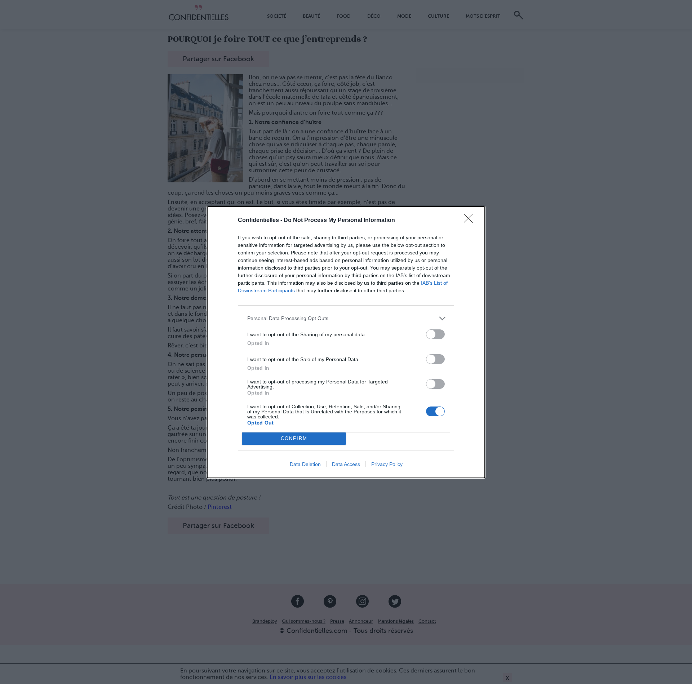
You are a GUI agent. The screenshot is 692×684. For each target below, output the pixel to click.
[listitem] (346, 318)
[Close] (471, 220)
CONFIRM (294, 438)
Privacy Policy (387, 464)
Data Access (346, 464)
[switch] (435, 334)
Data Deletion (305, 464)
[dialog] (346, 342)
